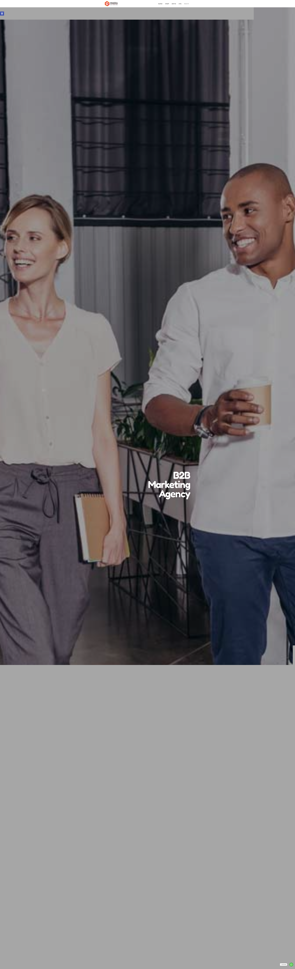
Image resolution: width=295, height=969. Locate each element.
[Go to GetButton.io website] (291, 967)
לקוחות (167, 3)
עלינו (180, 3)
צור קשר (148, 3)
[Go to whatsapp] (291, 964)
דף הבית (186, 3)
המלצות (160, 3)
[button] (2, 14)
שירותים (174, 3)
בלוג (154, 3)
